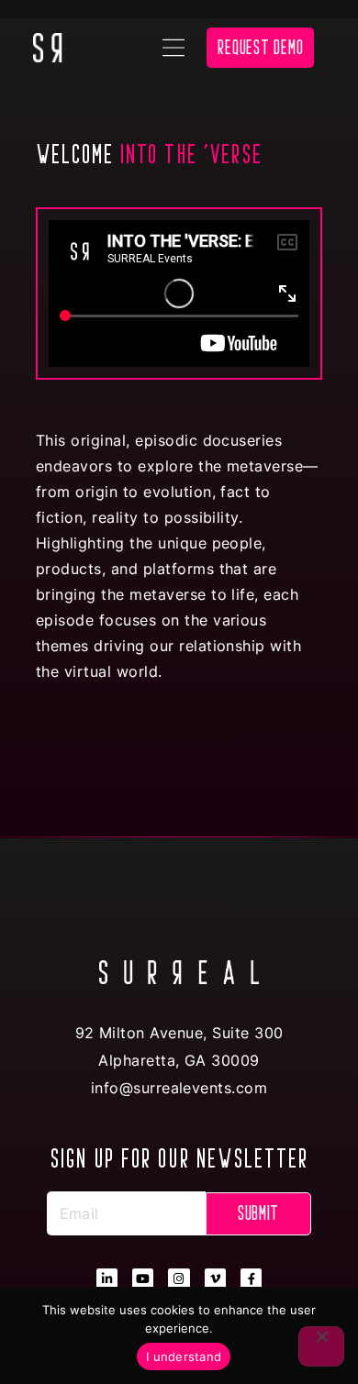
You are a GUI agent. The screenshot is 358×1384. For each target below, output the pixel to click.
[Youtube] (142, 1279)
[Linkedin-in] (106, 1279)
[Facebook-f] (251, 1279)
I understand (183, 1356)
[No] (321, 1346)
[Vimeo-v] (215, 1279)
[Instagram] (178, 1279)
